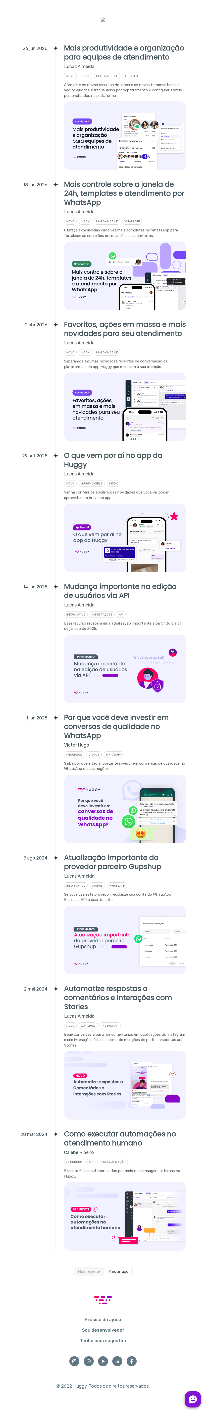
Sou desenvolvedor (103, 1330)
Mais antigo (118, 1271)
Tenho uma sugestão (103, 1340)
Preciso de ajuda (103, 1319)
